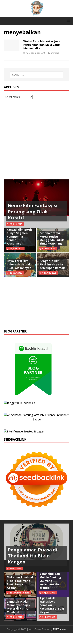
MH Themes (59, 629)
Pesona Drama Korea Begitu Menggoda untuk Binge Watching (52, 238)
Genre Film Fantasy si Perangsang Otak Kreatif (33, 211)
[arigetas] (36, 14)
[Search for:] (36, 74)
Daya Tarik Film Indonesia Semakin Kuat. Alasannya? (20, 264)
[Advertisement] (36, 139)
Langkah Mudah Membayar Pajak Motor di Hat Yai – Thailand (19, 607)
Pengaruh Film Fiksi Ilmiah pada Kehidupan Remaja (53, 264)
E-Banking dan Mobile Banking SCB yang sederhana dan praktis (50, 581)
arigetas (55, 52)
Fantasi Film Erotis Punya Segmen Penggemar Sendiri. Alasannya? (20, 236)
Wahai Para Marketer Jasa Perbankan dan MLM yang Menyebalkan (41, 44)
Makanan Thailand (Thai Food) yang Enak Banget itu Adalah (20, 582)
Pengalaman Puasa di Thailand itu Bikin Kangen (32, 555)
